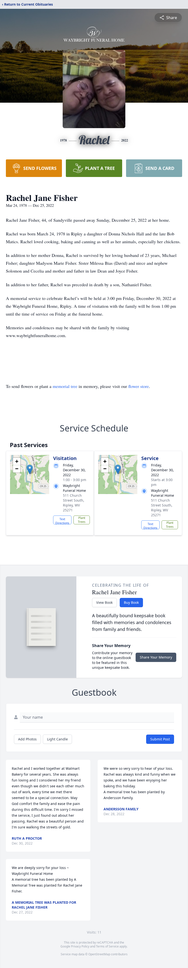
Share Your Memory (156, 657)
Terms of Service (107, 946)
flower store (138, 386)
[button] (30, 469)
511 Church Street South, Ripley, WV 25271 (73, 502)
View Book (104, 602)
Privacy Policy (80, 946)
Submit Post (160, 739)
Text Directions (62, 520)
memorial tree (65, 386)
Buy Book (131, 602)
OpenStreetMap (99, 954)
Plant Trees (81, 520)
